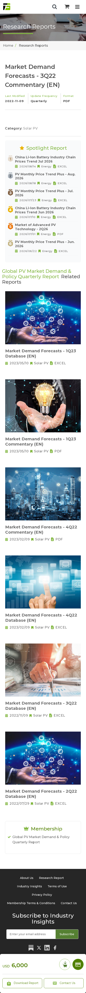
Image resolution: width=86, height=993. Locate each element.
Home (8, 45)
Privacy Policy (42, 895)
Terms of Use (57, 886)
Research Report (51, 878)
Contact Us (67, 983)
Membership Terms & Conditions (31, 903)
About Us (26, 878)
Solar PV (30, 128)
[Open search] (54, 6)
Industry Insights (29, 886)
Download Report (25, 983)
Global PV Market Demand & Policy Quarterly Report (41, 839)
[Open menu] (77, 7)
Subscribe (67, 934)
